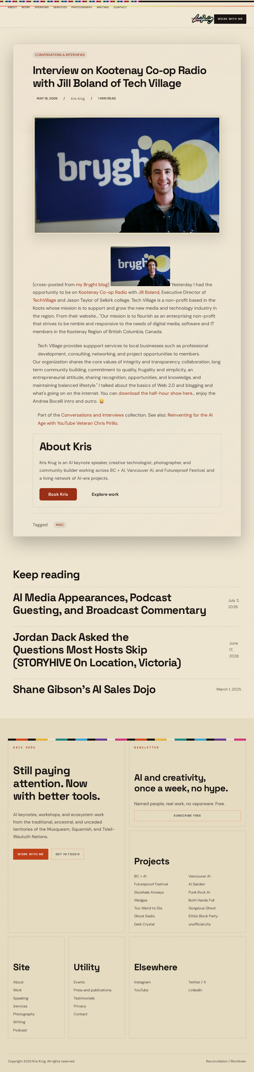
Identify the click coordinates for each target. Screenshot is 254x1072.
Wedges (156, 900)
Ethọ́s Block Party (215, 916)
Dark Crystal (159, 924)
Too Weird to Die (160, 908)
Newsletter (200, 19)
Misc (60, 525)
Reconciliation (217, 1061)
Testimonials (84, 998)
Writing (103, 7)
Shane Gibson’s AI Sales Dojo (84, 689)
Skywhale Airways (160, 892)
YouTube (156, 990)
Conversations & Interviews (60, 55)
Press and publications (92, 990)
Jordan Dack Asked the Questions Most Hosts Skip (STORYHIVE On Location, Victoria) (97, 650)
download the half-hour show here (155, 393)
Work (26, 7)
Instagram (157, 982)
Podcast (20, 1030)
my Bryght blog (92, 285)
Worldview (238, 1061)
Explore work (105, 494)
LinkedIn (210, 990)
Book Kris (58, 494)
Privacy (80, 1006)
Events (79, 982)
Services (60, 7)
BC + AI (155, 876)
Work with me (230, 19)
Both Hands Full (215, 900)
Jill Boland (148, 292)
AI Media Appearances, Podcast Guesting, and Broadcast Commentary (109, 604)
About (12, 7)
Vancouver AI (215, 876)
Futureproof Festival (160, 884)
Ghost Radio (159, 916)
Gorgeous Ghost (215, 908)
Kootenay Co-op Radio (103, 292)
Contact (120, 7)
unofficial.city (215, 924)
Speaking (42, 7)
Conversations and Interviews (92, 415)
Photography (81, 7)
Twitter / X (212, 982)
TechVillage (44, 300)
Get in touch (68, 854)
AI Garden (212, 884)
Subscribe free (195, 816)
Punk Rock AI (214, 892)
